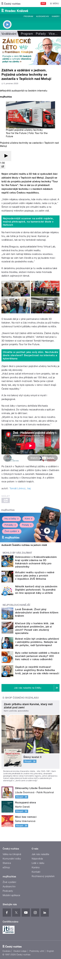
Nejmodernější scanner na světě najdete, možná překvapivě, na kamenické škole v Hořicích (28, 221)
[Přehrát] (5, 156)
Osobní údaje (20, 951)
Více (53, 33)
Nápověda (37, 858)
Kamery (56, 16)
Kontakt (36, 871)
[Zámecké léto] (30, 51)
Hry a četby (10, 518)
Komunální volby (12, 858)
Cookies (7, 951)
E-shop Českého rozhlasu (21, 697)
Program (28, 16)
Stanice (7, 863)
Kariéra (35, 867)
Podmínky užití (36, 951)
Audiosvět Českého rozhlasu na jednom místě (24, 545)
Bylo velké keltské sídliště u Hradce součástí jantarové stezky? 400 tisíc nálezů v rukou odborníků (37, 656)
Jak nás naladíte (40, 854)
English (50, 951)
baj (28, 488)
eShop (6, 867)
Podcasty (8, 891)
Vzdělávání (8, 33)
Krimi (27, 518)
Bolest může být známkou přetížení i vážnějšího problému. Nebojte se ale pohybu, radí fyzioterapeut (37, 642)
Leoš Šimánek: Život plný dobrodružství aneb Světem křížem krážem (36, 612)
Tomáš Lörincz (17, 488)
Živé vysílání (10, 531)
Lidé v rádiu (38, 863)
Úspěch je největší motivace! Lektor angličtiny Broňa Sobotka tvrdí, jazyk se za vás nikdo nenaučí (37, 670)
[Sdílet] (2, 167)
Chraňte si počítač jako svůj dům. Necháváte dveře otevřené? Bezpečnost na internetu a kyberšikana (30, 355)
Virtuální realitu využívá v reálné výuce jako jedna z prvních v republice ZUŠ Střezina (34, 575)
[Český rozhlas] (10, 3)
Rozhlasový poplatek (43, 876)
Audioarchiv (42, 16)
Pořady (41, 33)
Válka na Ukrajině (12, 854)
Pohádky (8, 525)
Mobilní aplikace (11, 895)
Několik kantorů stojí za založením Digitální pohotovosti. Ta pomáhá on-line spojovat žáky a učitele (36, 589)
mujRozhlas (8, 510)
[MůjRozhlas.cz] (6, 97)
